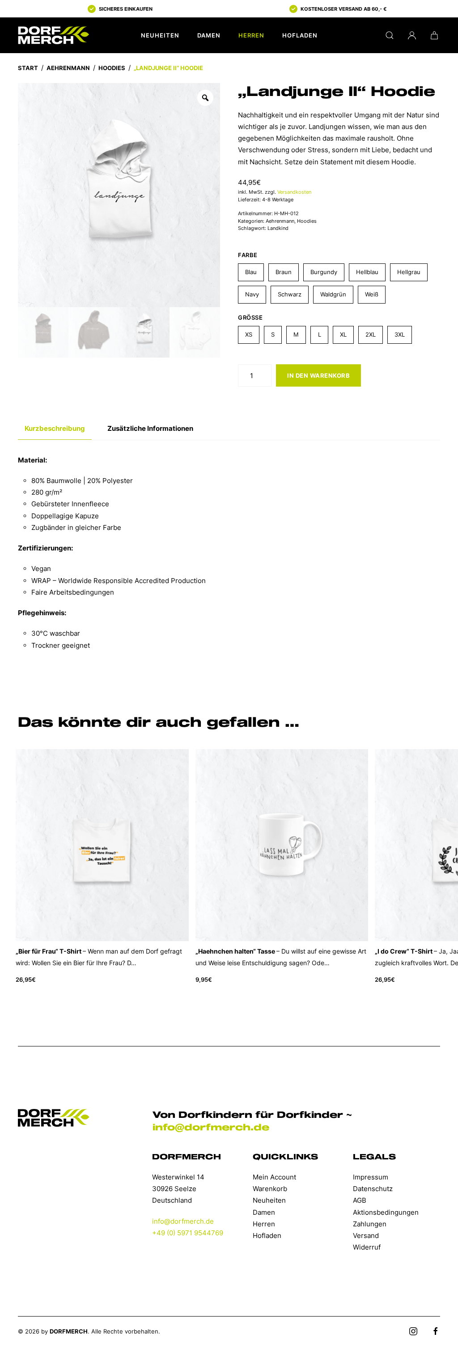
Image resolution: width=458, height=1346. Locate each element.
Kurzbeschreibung (55, 428)
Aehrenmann (68, 67)
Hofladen (300, 35)
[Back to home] (53, 35)
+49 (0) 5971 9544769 (187, 1233)
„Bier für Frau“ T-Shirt (48, 950)
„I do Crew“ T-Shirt (404, 950)
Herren (251, 35)
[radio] (251, 272)
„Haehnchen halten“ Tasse (235, 950)
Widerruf (367, 1247)
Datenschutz (373, 1188)
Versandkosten (294, 192)
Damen (209, 35)
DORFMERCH (69, 1331)
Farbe (248, 254)
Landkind (277, 228)
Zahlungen (369, 1224)
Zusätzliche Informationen (150, 428)
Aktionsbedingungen (386, 1212)
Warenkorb (270, 1188)
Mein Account (274, 1177)
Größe (250, 317)
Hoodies (111, 67)
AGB (359, 1200)
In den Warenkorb (318, 375)
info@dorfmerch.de (211, 1127)
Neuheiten (160, 35)
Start (28, 67)
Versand (366, 1235)
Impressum (370, 1177)
